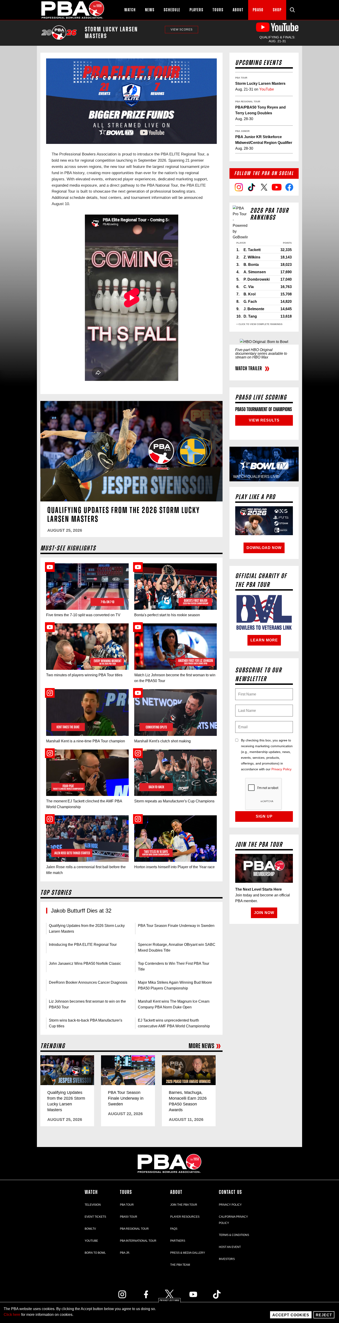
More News (201, 1046)
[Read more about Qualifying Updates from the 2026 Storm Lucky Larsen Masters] (131, 451)
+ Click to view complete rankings (259, 324)
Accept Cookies (290, 1315)
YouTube (266, 89)
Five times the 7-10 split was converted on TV (83, 615)
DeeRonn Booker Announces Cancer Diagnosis (88, 982)
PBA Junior (242, 131)
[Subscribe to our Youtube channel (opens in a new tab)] (193, 1294)
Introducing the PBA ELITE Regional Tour (83, 945)
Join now (264, 913)
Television (93, 1204)
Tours (126, 1192)
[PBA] (73, 10)
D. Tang (250, 316)
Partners (177, 1240)
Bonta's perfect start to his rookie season (167, 615)
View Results (264, 420)
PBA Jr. (125, 1252)
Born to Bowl (95, 1252)
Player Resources (184, 1216)
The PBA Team (180, 1264)
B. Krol (250, 294)
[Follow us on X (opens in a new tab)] (169, 1294)
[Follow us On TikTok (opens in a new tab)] (216, 1294)
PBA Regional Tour (247, 101)
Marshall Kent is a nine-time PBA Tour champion (85, 741)
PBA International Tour (138, 1240)
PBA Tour (241, 77)
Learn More (264, 640)
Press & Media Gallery (187, 1252)
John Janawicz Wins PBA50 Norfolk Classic (85, 963)
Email (238, 725)
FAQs (173, 1228)
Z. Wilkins (252, 257)
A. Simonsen (255, 272)
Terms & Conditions (234, 1235)
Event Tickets (95, 1216)
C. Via (249, 287)
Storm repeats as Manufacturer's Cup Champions (174, 801)
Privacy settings (169, 1300)
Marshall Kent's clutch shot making (162, 741)
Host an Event (230, 1247)
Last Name (238, 709)
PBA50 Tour (128, 1216)
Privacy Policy (281, 769)
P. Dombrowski (257, 279)
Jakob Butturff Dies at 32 (81, 910)
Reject (324, 1315)
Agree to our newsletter (238, 750)
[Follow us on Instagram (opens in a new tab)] (122, 1294)
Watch (91, 1192)
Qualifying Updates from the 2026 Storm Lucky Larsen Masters (123, 514)
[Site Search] (292, 9)
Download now (264, 548)
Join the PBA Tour (183, 1204)
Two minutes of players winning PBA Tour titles (84, 675)
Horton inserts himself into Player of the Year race (174, 867)
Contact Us (230, 1192)
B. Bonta (251, 265)
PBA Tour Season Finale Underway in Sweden (176, 926)
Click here (12, 1315)
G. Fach (250, 301)
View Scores (182, 29)
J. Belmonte (254, 309)
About (176, 1192)
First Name (238, 692)
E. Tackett (252, 250)
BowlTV (90, 1228)
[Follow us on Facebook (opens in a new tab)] (146, 1294)
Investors (227, 1259)
